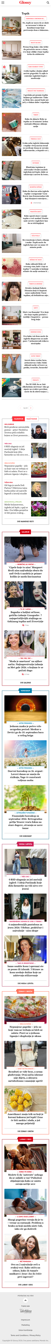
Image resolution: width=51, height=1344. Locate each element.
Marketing (25, 1325)
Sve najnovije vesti (25, 521)
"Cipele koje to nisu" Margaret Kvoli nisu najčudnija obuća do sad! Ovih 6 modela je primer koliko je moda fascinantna (25, 572)
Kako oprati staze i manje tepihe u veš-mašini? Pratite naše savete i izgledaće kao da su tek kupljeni (35, 219)
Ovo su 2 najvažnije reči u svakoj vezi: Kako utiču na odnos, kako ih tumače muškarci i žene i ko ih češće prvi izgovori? (25, 1270)
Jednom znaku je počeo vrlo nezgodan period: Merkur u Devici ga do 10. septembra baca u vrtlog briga (25, 731)
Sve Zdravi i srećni (26, 1131)
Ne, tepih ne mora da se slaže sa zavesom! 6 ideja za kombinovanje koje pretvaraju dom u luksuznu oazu (36, 26)
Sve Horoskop (25, 836)
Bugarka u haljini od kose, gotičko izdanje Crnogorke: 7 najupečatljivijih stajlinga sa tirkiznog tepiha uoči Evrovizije (25, 617)
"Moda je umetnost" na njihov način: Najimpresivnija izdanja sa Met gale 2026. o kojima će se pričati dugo (25, 666)
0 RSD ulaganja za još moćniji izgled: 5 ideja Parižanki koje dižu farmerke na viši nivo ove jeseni (16, 450)
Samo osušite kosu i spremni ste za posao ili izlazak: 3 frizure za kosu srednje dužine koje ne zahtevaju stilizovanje (25, 971)
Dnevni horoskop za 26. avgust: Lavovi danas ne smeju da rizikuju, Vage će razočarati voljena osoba (25, 775)
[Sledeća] (30, 408)
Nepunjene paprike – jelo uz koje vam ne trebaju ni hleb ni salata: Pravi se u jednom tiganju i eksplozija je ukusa (17, 470)
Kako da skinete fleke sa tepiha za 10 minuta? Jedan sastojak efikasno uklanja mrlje (35, 123)
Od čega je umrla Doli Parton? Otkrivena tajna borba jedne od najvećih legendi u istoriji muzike (15, 489)
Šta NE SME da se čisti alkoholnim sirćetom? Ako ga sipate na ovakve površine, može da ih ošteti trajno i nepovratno (35, 388)
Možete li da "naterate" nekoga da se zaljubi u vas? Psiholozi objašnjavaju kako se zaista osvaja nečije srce (25, 1179)
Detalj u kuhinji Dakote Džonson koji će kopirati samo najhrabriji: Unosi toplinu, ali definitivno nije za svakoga (36, 292)
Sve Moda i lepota (25, 983)
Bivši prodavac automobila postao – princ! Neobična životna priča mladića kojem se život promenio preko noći (16, 431)
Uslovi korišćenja (25, 1330)
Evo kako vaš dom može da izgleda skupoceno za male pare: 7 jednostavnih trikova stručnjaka (36, 340)
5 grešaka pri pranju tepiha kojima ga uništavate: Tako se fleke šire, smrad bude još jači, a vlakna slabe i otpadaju (35, 99)
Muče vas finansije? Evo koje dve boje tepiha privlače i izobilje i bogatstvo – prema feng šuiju (36, 316)
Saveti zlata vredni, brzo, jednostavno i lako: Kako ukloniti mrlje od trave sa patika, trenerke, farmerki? (36, 364)
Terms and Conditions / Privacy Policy (25, 1335)
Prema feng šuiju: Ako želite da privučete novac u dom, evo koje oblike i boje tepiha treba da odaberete (36, 50)
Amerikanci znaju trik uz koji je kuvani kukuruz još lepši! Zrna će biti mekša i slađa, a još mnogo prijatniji (25, 1118)
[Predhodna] (20, 408)
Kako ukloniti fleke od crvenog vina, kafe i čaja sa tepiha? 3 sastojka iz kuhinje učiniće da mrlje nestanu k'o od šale (36, 268)
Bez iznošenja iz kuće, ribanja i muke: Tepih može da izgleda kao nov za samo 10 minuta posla (36, 243)
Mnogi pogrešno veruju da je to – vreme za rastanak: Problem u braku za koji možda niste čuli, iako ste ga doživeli (25, 1224)
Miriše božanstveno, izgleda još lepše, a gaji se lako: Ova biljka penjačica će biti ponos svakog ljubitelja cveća (16, 508)
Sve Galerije (25, 683)
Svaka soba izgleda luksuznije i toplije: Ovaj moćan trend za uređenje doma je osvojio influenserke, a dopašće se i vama (35, 147)
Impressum (25, 1320)
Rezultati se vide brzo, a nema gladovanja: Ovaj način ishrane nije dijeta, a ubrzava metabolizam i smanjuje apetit (25, 1076)
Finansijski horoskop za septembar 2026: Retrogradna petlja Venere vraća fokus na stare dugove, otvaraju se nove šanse (25, 822)
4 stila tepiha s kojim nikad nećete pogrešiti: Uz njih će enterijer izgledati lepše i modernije (35, 74)
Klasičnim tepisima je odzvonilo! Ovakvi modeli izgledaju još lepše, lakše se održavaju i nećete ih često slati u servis (35, 171)
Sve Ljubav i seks (25, 1285)
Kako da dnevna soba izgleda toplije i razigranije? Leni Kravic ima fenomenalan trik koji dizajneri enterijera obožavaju (36, 195)
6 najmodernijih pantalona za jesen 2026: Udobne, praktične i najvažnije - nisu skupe (25, 927)
